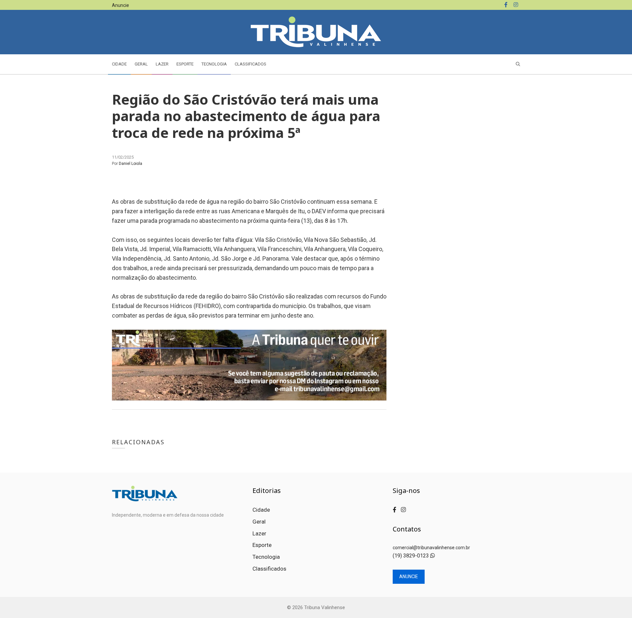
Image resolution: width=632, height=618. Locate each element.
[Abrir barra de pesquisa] (518, 64)
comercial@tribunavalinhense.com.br (431, 547)
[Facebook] (506, 5)
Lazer (162, 64)
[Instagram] (516, 5)
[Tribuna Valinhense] (316, 31)
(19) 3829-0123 (411, 556)
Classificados (250, 64)
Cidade (119, 64)
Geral (141, 64)
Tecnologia (214, 64)
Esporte (185, 64)
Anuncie (120, 5)
